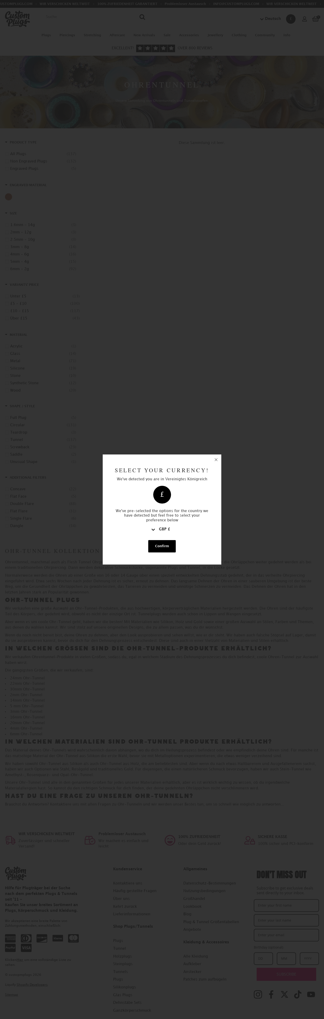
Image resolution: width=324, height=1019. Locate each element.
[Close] (216, 459)
